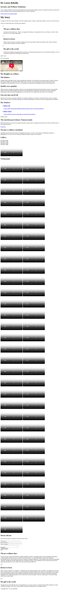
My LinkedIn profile (12, 13)
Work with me (4, 13)
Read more (3, 126)
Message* (3, 547)
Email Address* (4, 542)
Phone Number (4, 544)
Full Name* (3, 541)
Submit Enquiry (4, 548)
